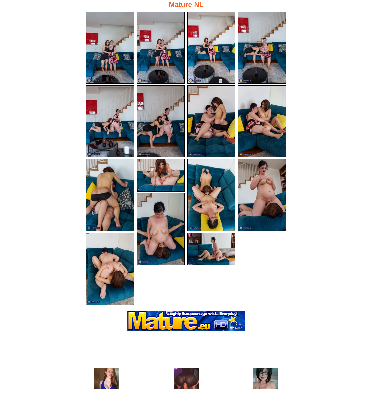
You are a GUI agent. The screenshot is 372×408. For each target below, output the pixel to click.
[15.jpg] (211, 249)
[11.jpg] (211, 195)
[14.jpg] (110, 269)
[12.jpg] (262, 195)
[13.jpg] (161, 229)
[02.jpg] (161, 48)
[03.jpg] (211, 48)
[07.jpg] (211, 121)
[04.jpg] (262, 48)
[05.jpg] (110, 121)
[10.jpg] (161, 175)
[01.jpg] (110, 48)
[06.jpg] (161, 121)
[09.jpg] (110, 195)
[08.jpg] (262, 121)
